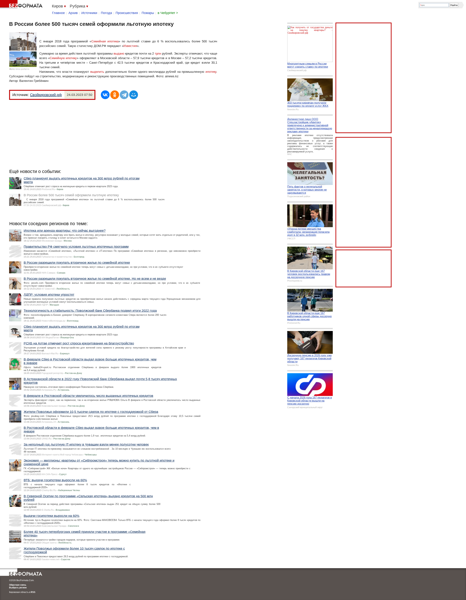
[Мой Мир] (133, 94)
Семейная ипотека (105, 41)
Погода (106, 13)
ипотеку (211, 71)
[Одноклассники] (114, 94)
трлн (158, 53)
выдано (119, 53)
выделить (97, 71)
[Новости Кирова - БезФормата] (22, 4)
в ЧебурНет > (168, 13)
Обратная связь (17, 585)
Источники (89, 13)
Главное (58, 13)
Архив (73, 13)
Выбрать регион (18, 587)
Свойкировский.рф (46, 95)
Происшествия (127, 13)
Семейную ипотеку (63, 58)
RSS (33, 592)
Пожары (148, 13)
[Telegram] (124, 94)
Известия (130, 46)
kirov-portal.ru (22, 69)
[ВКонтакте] (105, 94)
